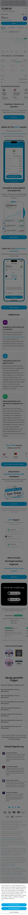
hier (2, 900)
